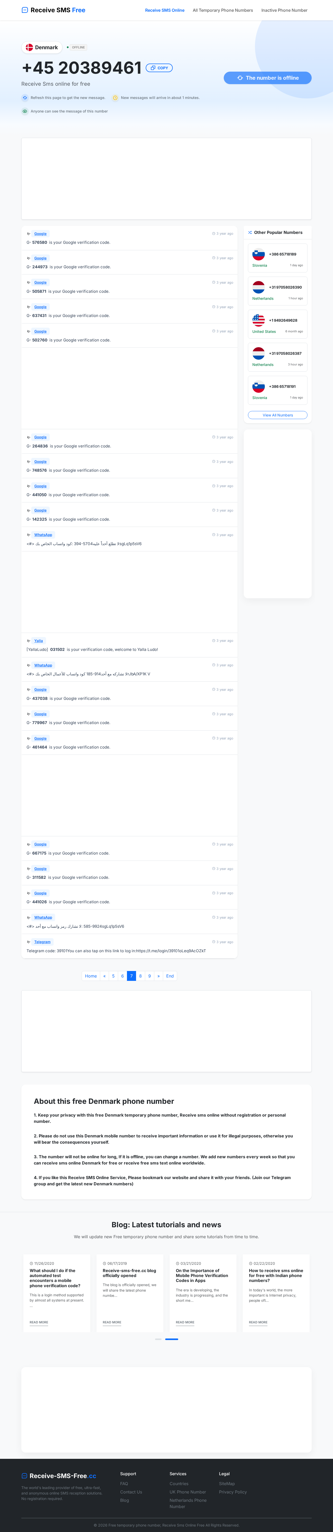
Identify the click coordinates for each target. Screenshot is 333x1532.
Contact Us (131, 1491)
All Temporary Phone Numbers (223, 10)
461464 (39, 747)
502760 (39, 340)
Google (40, 234)
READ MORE (39, 1322)
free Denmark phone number (123, 1101)
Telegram (42, 942)
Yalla (38, 641)
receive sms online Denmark (71, 1163)
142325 (39, 519)
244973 (40, 266)
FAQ (124, 1483)
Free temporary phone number (134, 1525)
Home (91, 976)
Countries (179, 1483)
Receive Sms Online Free (183, 1525)
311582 (39, 877)
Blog (124, 1500)
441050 (39, 494)
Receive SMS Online (164, 10)
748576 (39, 470)
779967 (39, 722)
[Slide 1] (161, 1339)
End (170, 976)
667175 (39, 853)
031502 (57, 649)
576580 (39, 242)
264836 (40, 446)
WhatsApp (43, 535)
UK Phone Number (188, 1491)
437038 (40, 698)
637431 (39, 315)
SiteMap (227, 1483)
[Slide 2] (175, 1339)
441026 (39, 901)
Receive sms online (200, 1115)
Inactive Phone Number (284, 10)
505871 (39, 291)
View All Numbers (278, 415)
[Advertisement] (166, 178)
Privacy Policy (233, 1491)
